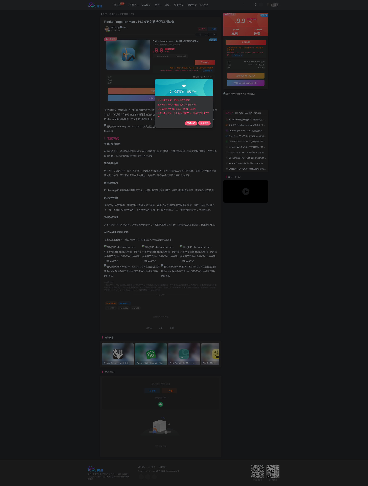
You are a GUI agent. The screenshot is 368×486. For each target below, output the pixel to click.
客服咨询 (204, 123)
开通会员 (191, 123)
